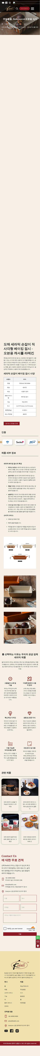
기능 (5, 996)
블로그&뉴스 (8, 1003)
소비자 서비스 (8, 993)
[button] (39, 442)
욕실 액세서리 (24, 986)
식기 (21, 993)
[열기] (32, 8)
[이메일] (38, 942)
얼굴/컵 (22, 996)
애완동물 (22, 1003)
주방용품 (7, 19)
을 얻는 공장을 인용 (12, 423)
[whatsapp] (38, 937)
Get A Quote (24, 8)
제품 (5, 989)
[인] (10, 3)
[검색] (17, 8)
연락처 (6, 1006)
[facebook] (6, 3)
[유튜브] (3, 3)
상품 (6, 24)
